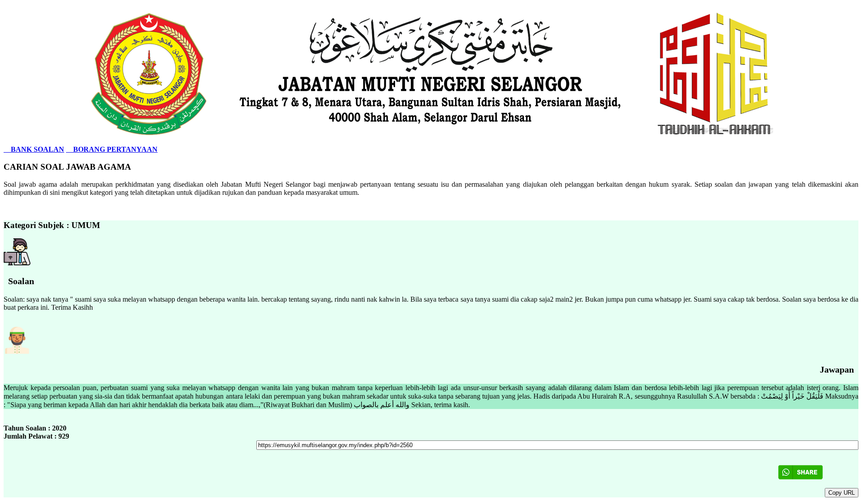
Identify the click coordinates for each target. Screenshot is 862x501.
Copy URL (841, 492)
